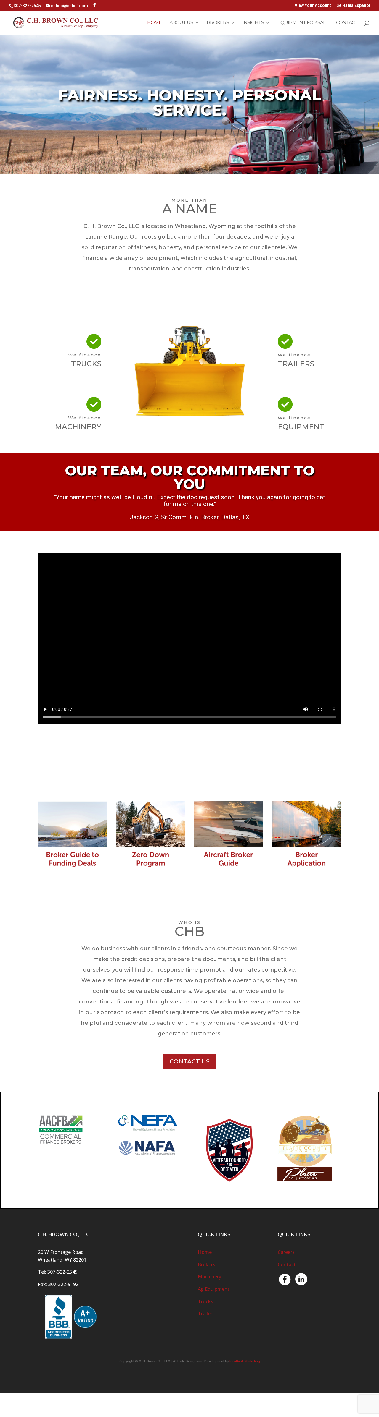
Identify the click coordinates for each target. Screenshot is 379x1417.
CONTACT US (190, 1061)
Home (154, 23)
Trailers (206, 1313)
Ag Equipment (213, 1289)
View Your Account (313, 5)
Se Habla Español (353, 5)
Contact (347, 23)
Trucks (205, 1301)
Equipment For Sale (302, 23)
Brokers (218, 23)
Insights (253, 23)
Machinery (209, 1276)
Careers (286, 1252)
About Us (181, 23)
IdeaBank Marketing (244, 1361)
